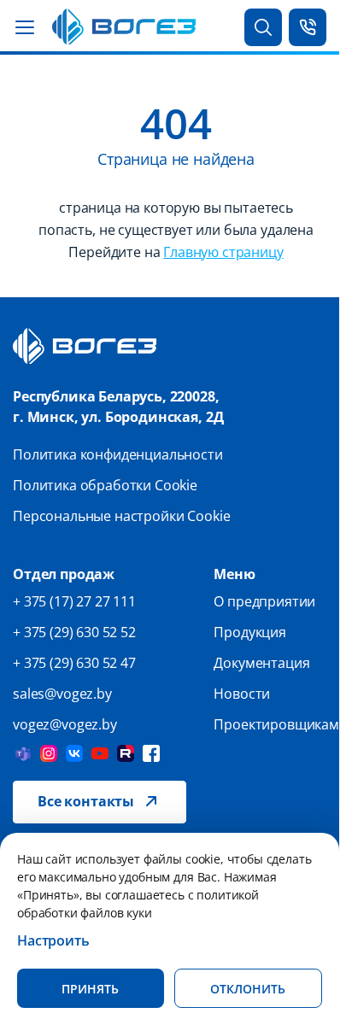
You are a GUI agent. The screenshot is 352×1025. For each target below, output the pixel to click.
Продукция (250, 632)
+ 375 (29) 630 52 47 (74, 662)
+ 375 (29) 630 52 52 (74, 632)
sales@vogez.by (62, 693)
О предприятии (264, 601)
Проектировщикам (276, 724)
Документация (261, 662)
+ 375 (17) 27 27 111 (74, 601)
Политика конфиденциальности (118, 454)
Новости (242, 693)
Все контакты (86, 801)
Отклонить (247, 989)
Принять (90, 989)
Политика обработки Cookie (105, 485)
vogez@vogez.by (65, 724)
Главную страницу (223, 252)
